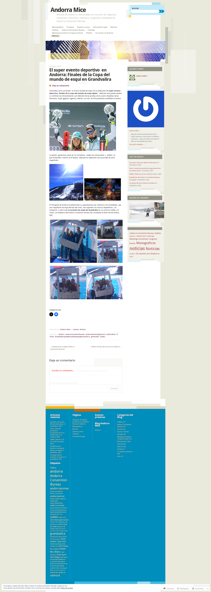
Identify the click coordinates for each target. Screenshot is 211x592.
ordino (52, 568)
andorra (61, 334)
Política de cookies (66, 588)
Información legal (100, 27)
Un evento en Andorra (104, 33)
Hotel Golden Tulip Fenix (58, 540)
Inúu (59, 562)
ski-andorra (60, 572)
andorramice (111, 334)
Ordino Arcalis (59, 568)
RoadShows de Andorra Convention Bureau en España (57, 448)
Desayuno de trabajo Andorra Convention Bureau (62, 348)
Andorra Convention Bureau (73, 30)
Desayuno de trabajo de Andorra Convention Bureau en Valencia (81, 422)
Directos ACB (141, 236)
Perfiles (89, 33)
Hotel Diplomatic (55, 539)
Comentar (114, 388)
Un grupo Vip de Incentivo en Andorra (142, 183)
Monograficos (57, 27)
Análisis (55, 30)
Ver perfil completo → (137, 144)
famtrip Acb (64, 531)
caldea (54, 517)
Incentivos (53, 562)
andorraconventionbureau (75, 334)
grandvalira (95, 337)
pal (66, 568)
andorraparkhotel (56, 503)
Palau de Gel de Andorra (57, 570)
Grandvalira (53, 91)
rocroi (52, 572)
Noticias (113, 27)
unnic (131, 256)
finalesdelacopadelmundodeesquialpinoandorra (72, 337)
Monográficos (78, 426)
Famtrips (91, 30)
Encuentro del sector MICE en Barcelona (143, 163)
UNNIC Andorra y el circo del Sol (140, 174)
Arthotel (57, 512)
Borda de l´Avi (57, 514)
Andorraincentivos (56, 491)
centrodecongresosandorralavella (62, 520)
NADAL (62, 566)
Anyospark (60, 510)
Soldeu (102, 337)
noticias (76, 329)
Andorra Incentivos (56, 493)
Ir (161, 11)
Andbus (53, 468)
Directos (133, 236)
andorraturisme (55, 508)
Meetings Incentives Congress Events (67, 33)
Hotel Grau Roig (55, 544)
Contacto (70, 27)
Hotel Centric (62, 537)
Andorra (98, 430)
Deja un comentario (60, 86)
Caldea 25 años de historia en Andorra (106, 347)
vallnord (55, 575)
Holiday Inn (54, 537)
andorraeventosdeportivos (95, 334)
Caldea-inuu (62, 517)
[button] (73, 241)
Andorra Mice (68, 9)
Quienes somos (83, 27)
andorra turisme (57, 505)
